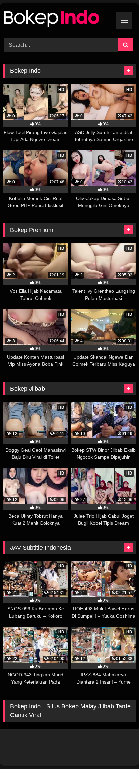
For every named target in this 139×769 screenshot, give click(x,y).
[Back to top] (118, 749)
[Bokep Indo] (57, 20)
